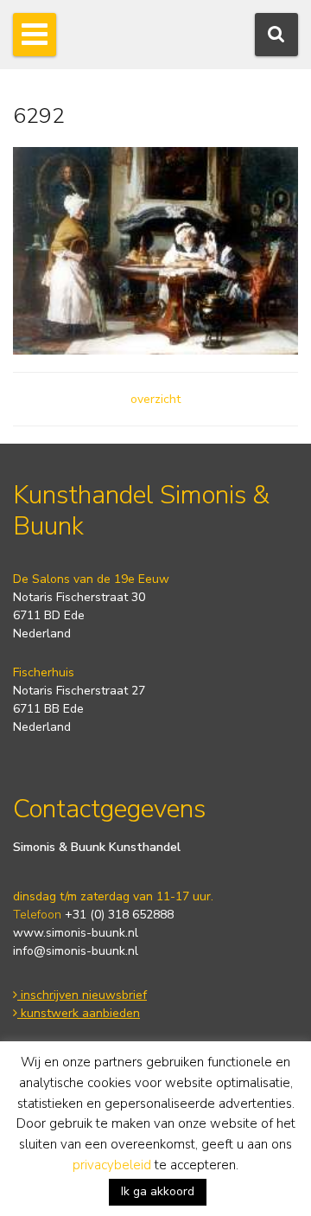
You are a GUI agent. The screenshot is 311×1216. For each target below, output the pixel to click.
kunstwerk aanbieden (78, 1013)
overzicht (155, 399)
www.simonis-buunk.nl (75, 933)
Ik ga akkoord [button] (157, 1191)
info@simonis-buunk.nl (75, 951)
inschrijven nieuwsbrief (82, 995)
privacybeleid (112, 1165)
